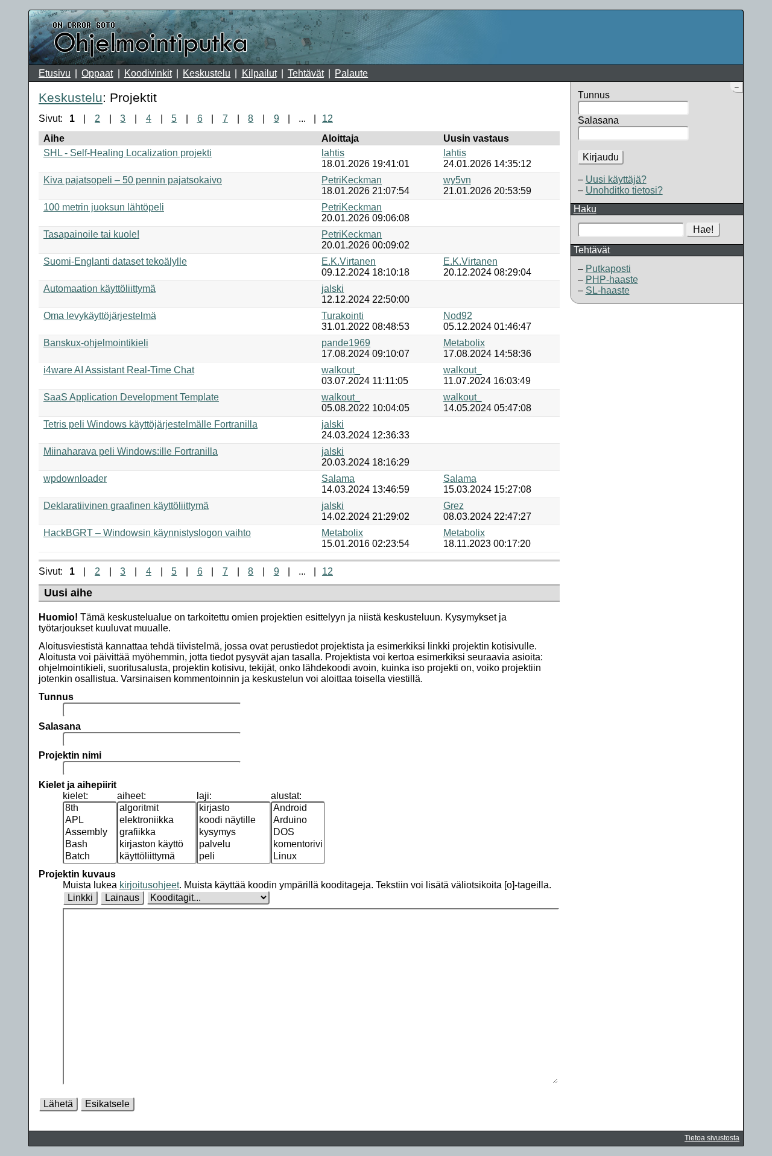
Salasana (598, 120)
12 (327, 118)
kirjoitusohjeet (149, 885)
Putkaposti (608, 269)
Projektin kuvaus (77, 874)
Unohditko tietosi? (624, 190)
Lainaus (122, 897)
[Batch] (90, 857)
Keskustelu (206, 73)
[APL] (90, 821)
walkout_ (340, 370)
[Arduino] (298, 821)
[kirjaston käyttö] (156, 845)
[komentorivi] (298, 845)
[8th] (90, 809)
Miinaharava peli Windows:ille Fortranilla (130, 451)
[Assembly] (90, 833)
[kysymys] (234, 833)
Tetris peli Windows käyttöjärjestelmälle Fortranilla (150, 424)
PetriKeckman (351, 180)
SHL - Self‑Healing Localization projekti (127, 153)
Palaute (351, 73)
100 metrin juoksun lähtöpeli (103, 207)
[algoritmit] (156, 809)
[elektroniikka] (156, 821)
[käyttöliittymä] (156, 857)
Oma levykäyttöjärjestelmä (99, 316)
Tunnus (594, 95)
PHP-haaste (612, 279)
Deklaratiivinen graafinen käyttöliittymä (126, 506)
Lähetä (58, 1104)
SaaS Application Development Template (131, 397)
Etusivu (55, 73)
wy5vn (457, 180)
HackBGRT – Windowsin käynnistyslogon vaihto (147, 533)
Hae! (703, 229)
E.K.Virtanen (348, 261)
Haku (585, 209)
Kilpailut (259, 73)
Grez (453, 506)
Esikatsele (107, 1104)
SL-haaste (608, 290)
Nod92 (457, 316)
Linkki (80, 897)
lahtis (332, 153)
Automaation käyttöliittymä (99, 288)
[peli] (234, 857)
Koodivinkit (148, 73)
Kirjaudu (601, 157)
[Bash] (90, 845)
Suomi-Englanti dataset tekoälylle (115, 261)
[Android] (298, 809)
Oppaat (97, 73)
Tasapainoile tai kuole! (91, 234)
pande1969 (345, 343)
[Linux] (298, 857)
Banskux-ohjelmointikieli (95, 343)
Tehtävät (306, 73)
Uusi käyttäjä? (616, 179)
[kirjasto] (234, 809)
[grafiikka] (156, 833)
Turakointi (342, 316)
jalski (332, 288)
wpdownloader (75, 478)
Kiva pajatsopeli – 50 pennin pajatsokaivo (132, 180)
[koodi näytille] (234, 821)
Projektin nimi (70, 755)
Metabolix (464, 343)
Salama (338, 478)
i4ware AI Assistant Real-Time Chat (118, 370)
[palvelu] (234, 845)
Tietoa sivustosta (712, 1138)
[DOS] (298, 833)
